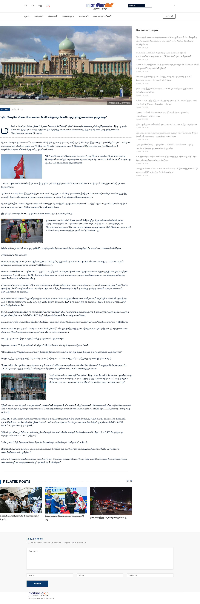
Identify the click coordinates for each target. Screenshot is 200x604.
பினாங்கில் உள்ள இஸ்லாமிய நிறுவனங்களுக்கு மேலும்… (19, 517)
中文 (40, 6)
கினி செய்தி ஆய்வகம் (102, 16)
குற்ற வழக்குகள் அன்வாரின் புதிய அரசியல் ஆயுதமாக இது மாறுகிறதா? (166, 124)
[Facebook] (174, 5)
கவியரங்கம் (83, 16)
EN (25, 6)
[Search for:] (136, 5)
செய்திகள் (39, 16)
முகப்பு (27, 16)
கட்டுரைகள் (52, 16)
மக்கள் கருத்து (68, 16)
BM (32, 6)
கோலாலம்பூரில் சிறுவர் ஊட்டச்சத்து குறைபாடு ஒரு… (64, 518)
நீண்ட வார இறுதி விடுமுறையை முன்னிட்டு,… (109, 517)
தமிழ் (48, 6)
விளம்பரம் (169, 16)
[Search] (150, 5)
